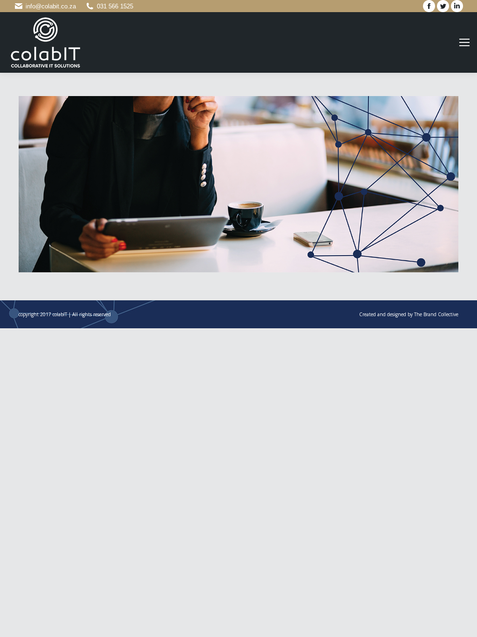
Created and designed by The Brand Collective (408, 314)
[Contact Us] (238, 184)
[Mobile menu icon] (464, 42)
